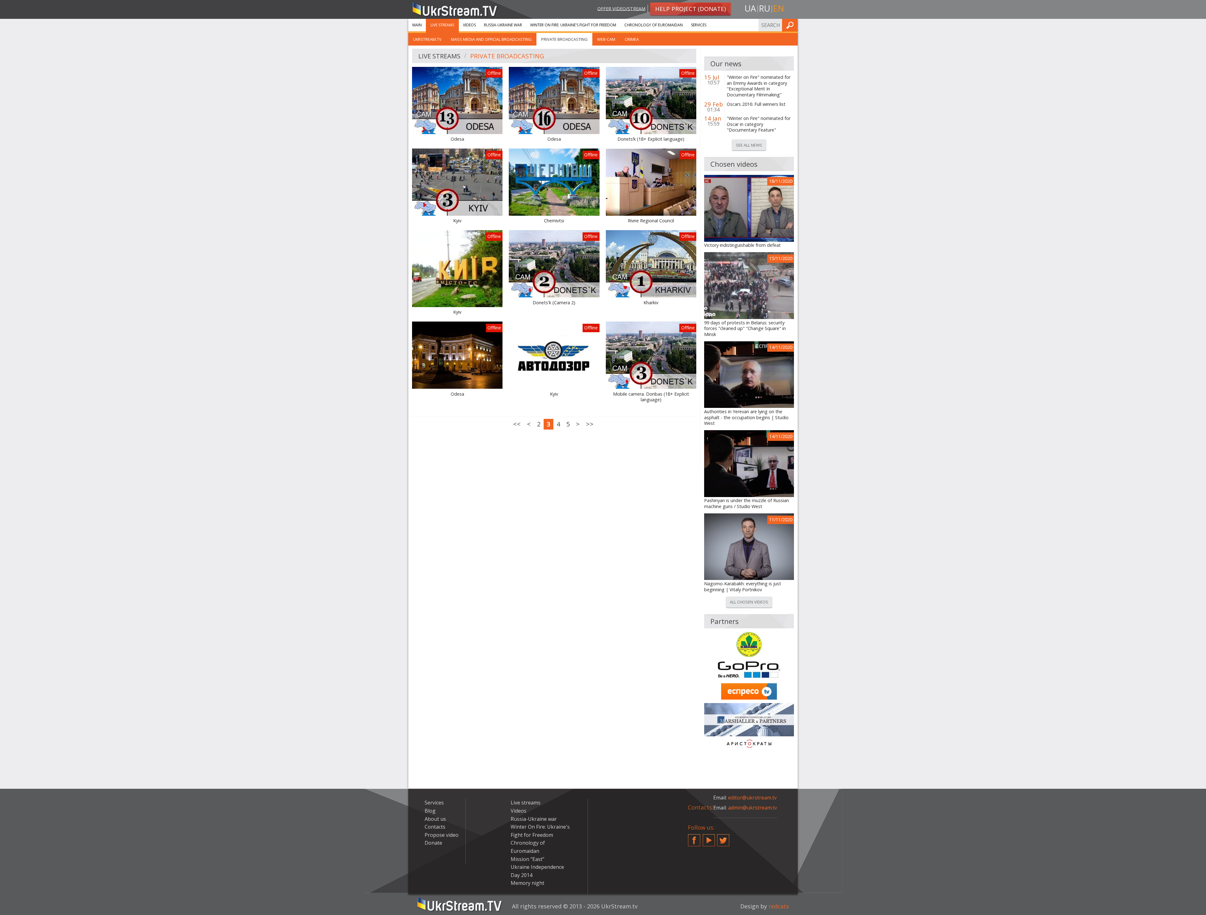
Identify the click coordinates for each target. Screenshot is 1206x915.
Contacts (435, 826)
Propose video (442, 834)
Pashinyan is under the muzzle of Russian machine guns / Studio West (746, 503)
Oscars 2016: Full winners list (756, 104)
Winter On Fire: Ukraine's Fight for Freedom (573, 25)
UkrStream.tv (427, 39)
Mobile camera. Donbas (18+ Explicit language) (651, 397)
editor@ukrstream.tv (752, 797)
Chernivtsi (554, 221)
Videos (469, 25)
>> (590, 424)
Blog (430, 810)
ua (750, 8)
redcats (779, 906)
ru (764, 8)
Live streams (442, 25)
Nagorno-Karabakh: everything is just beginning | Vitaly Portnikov (742, 587)
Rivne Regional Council (651, 221)
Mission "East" (527, 859)
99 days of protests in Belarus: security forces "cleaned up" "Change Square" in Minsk (745, 328)
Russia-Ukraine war (503, 25)
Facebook (694, 837)
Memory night (527, 883)
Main (417, 25)
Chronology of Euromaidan (653, 25)
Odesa (457, 139)
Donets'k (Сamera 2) (554, 303)
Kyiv (457, 221)
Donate (433, 842)
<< (517, 424)
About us (435, 818)
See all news (749, 145)
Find (791, 25)
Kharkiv (651, 303)
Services (698, 25)
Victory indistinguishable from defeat (742, 245)
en (778, 8)
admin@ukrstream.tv (752, 807)
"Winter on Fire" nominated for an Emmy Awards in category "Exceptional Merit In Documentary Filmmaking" (758, 86)
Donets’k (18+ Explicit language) (650, 139)
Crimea (632, 39)
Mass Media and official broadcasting (491, 39)
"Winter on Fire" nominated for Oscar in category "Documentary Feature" (758, 124)
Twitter (723, 837)
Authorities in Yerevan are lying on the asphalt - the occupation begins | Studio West (746, 417)
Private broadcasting (564, 39)
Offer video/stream (621, 8)
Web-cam (606, 39)
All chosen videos (749, 602)
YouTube (709, 837)
